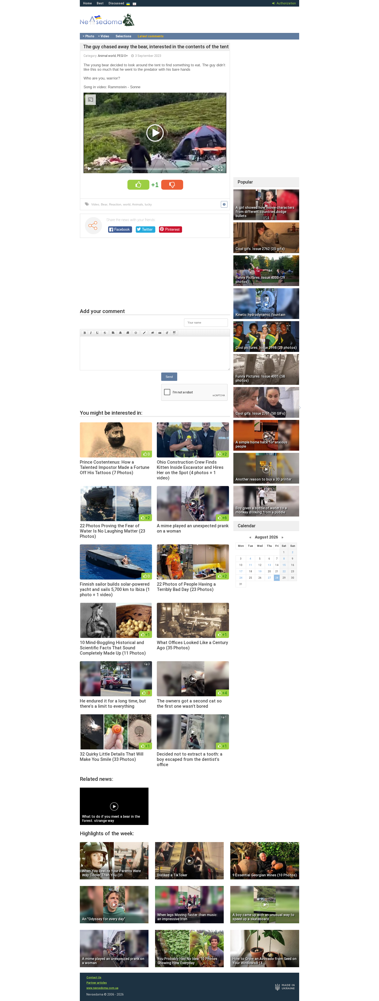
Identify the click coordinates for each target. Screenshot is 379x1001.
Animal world (107, 56)
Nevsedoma (115, 24)
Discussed (116, 3)
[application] (155, 133)
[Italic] (91, 332)
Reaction (115, 204)
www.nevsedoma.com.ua (102, 988)
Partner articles (96, 982)
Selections (123, 36)
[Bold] (84, 332)
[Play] (89, 169)
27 (269, 577)
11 (250, 565)
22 (284, 571)
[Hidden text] (152, 332)
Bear (104, 204)
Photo (89, 36)
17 (240, 571)
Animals (137, 204)
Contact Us (93, 977)
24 (240, 577)
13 (269, 565)
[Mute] (213, 169)
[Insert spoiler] (174, 332)
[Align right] (127, 332)
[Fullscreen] (220, 169)
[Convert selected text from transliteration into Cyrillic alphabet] (167, 332)
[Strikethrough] (105, 332)
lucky (148, 204)
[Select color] (144, 332)
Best (100, 3)
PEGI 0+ (122, 56)
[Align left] (113, 332)
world (127, 204)
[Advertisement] (155, 275)
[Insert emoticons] (136, 332)
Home (87, 3)
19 (259, 571)
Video (105, 36)
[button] (155, 133)
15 (284, 565)
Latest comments (151, 36)
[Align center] (120, 332)
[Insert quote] (160, 332)
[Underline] (97, 332)
